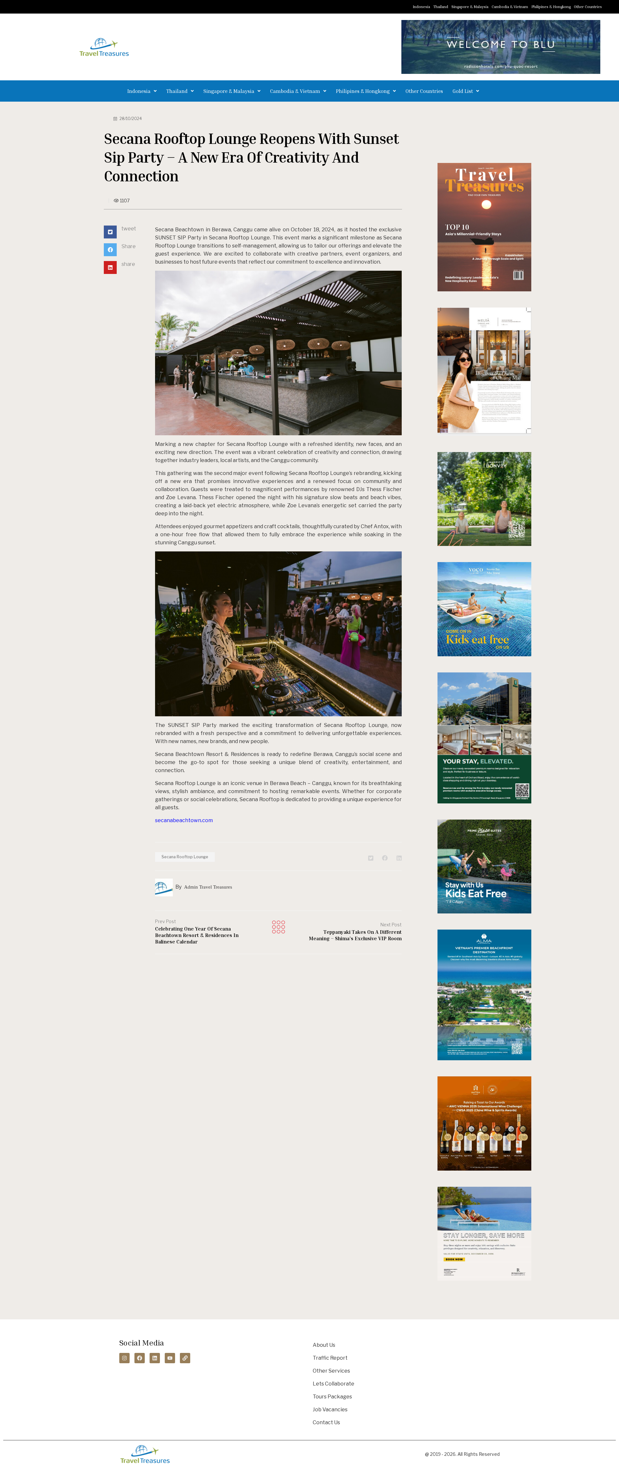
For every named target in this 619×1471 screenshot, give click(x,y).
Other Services (331, 1371)
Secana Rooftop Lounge (185, 856)
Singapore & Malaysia (469, 6)
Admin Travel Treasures (208, 887)
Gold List (463, 91)
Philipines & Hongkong (551, 6)
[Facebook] (139, 1358)
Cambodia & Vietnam (510, 6)
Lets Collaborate (333, 1384)
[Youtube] (170, 1358)
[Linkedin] (155, 1358)
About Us (324, 1345)
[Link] (185, 1358)
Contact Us (326, 1422)
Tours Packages (332, 1397)
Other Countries (588, 6)
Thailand (440, 6)
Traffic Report (330, 1358)
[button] (142, 91)
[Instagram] (124, 1358)
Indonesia (421, 6)
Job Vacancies (330, 1409)
